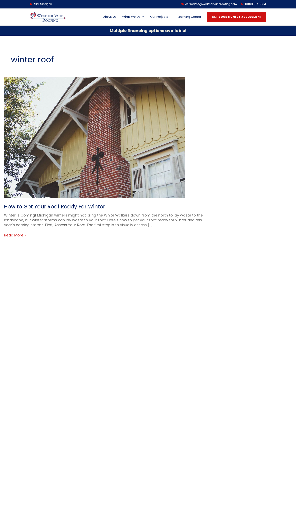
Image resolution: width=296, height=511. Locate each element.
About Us (109, 17)
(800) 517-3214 (255, 4)
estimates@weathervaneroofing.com (211, 4)
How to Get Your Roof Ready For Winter (54, 206)
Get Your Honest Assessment (237, 17)
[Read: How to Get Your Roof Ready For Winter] (94, 137)
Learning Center (189, 17)
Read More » (15, 235)
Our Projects (159, 17)
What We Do (131, 17)
